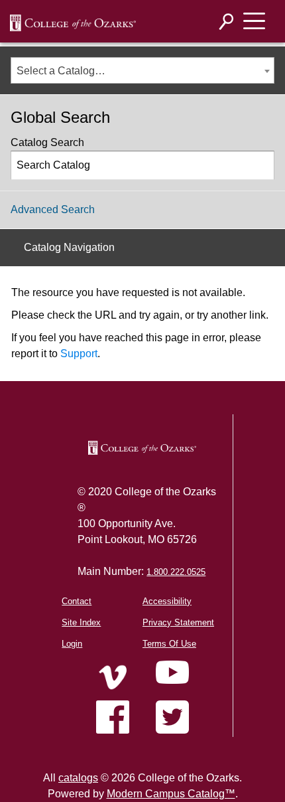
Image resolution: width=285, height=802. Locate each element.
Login (72, 644)
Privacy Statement (178, 622)
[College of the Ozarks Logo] (142, 447)
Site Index (81, 622)
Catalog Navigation (69, 247)
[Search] (226, 21)
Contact (76, 601)
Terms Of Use (169, 644)
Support (78, 353)
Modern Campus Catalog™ (171, 793)
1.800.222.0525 (175, 572)
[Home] (113, 677)
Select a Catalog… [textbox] (61, 70)
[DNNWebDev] (73, 22)
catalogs (78, 777)
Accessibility (167, 601)
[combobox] (142, 70)
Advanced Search (53, 209)
